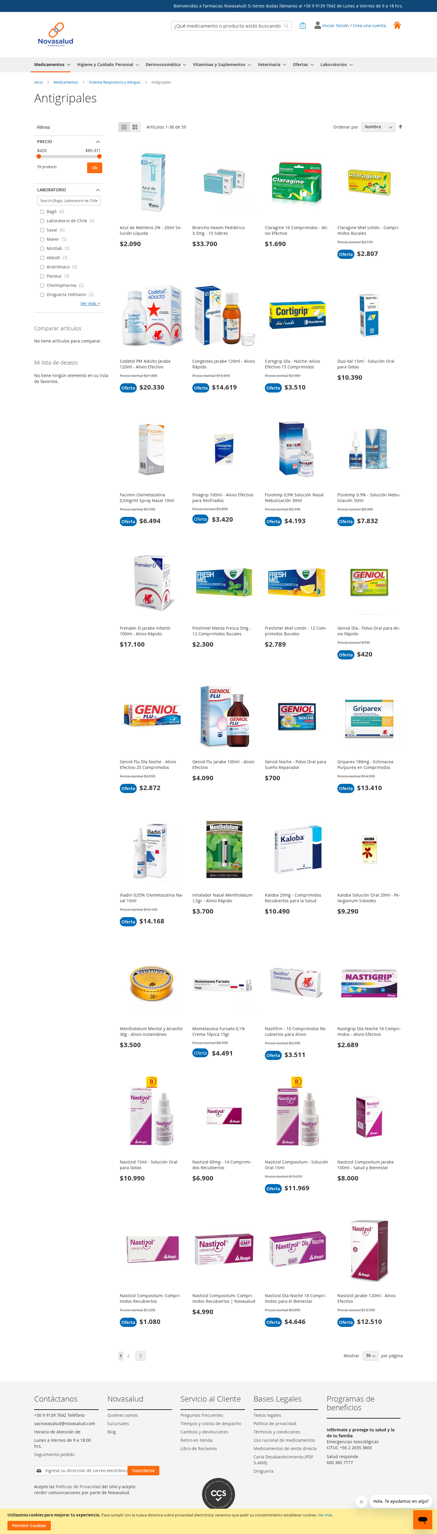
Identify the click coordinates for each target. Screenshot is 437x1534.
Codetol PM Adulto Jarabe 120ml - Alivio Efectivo (145, 364)
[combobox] (231, 26)
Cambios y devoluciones (204, 1432)
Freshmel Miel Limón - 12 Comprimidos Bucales (296, 631)
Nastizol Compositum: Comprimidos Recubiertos (150, 1298)
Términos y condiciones (277, 1432)
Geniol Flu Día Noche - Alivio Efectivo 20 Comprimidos (148, 764)
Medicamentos (66, 82)
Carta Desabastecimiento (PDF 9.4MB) (283, 1460)
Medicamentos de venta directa (285, 1448)
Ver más (325, 1515)
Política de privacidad (275, 1423)
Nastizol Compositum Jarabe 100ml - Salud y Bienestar (365, 1164)
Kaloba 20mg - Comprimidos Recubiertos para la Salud (293, 897)
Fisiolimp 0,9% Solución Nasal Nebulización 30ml (294, 497)
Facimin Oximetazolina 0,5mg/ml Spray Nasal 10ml (147, 497)
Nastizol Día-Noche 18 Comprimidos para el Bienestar (295, 1298)
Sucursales (118, 1423)
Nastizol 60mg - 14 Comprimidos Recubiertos (221, 1164)
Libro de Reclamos (198, 1448)
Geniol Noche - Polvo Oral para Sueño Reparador (295, 764)
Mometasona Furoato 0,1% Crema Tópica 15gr (218, 1031)
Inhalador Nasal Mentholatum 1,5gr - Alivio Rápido (222, 897)
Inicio (39, 82)
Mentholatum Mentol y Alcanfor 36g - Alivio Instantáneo (151, 1031)
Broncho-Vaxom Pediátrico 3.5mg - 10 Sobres (218, 230)
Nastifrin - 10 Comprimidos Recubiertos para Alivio (296, 1031)
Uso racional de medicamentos (284, 1440)
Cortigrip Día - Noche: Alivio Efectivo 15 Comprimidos (292, 364)
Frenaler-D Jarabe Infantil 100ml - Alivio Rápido (145, 631)
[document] (219, 1521)
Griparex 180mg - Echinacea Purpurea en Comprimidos (365, 764)
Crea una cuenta (369, 25)
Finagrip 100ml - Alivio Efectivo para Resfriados (222, 497)
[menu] (218, 64)
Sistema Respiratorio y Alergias (115, 82)
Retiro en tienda (196, 1440)
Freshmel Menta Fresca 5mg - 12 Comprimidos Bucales (221, 631)
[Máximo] (99, 156)
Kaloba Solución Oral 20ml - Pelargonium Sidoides (368, 897)
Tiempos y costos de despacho (210, 1423)
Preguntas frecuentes (201, 1415)
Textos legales (267, 1415)
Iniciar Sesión (336, 25)
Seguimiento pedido (54, 1454)
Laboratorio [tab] (51, 190)
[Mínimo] (39, 156)
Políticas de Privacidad (78, 1486)
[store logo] (56, 34)
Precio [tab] (44, 141)
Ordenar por (345, 126)
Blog (111, 1432)
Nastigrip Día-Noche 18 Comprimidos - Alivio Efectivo (369, 1031)
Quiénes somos (122, 1415)
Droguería (263, 1471)
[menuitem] (50, 64)
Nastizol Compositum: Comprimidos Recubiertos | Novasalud (223, 1298)
